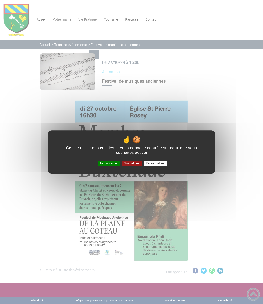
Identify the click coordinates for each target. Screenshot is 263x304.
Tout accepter (109, 163)
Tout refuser (132, 163)
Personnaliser (155, 163)
